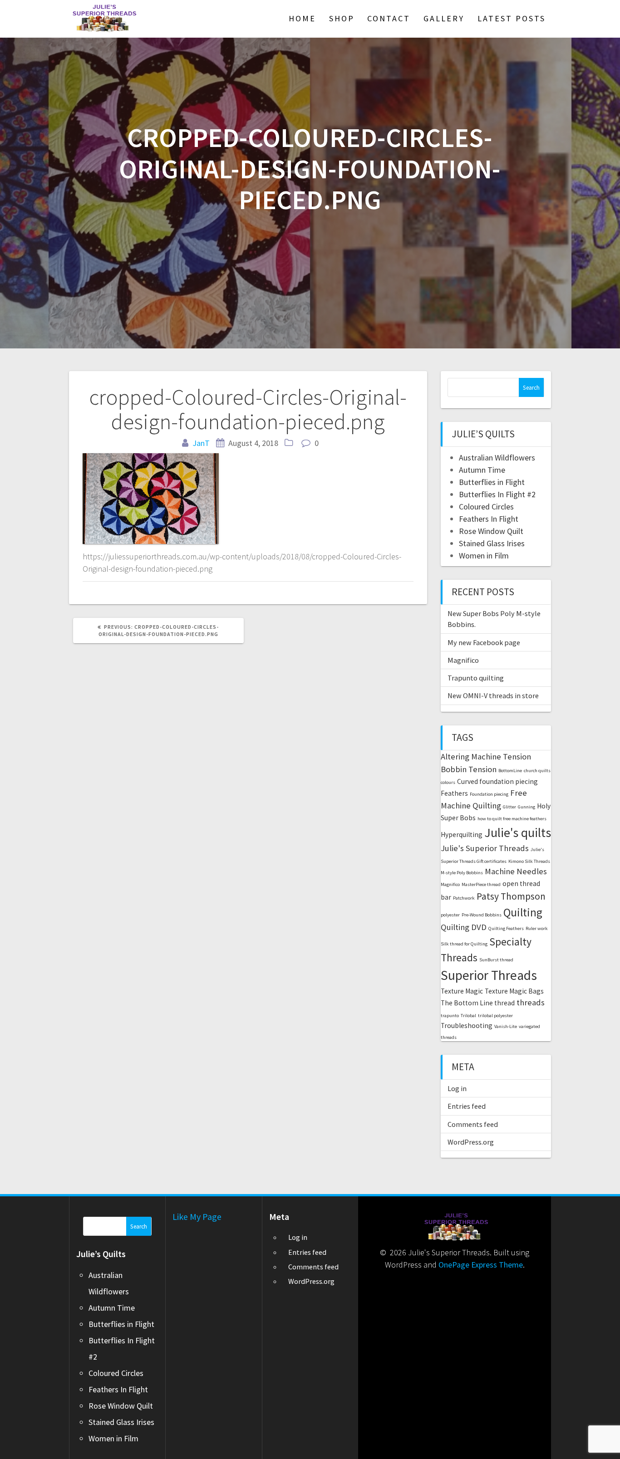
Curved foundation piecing (497, 781)
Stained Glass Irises (492, 543)
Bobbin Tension (469, 769)
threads (531, 1002)
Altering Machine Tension (486, 756)
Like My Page (196, 1216)
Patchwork (464, 898)
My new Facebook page (484, 642)
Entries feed (467, 1106)
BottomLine (510, 771)
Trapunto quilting (476, 677)
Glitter (509, 807)
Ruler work (537, 928)
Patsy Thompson (511, 896)
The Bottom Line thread (478, 1003)
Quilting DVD (464, 927)
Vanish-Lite (505, 1026)
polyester (450, 915)
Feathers (454, 793)
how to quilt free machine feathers (511, 819)
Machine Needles (516, 871)
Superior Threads (489, 975)
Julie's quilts (517, 832)
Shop (341, 18)
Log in (457, 1088)
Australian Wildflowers (497, 457)
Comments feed (473, 1124)
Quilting (522, 912)
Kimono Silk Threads (529, 861)
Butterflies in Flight (492, 482)
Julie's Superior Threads (485, 848)
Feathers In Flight (488, 519)
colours (448, 782)
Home (302, 18)
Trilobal (468, 1015)
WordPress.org (471, 1141)
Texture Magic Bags (514, 991)
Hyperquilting (461, 834)
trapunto (450, 1015)
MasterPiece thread (481, 884)
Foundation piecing (489, 794)
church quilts (537, 771)
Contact (388, 18)
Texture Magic (462, 991)
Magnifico (463, 660)
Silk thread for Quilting (464, 944)
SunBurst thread (496, 960)
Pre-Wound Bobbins (482, 915)
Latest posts (511, 18)
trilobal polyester (495, 1015)
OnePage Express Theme (480, 1264)
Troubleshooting (466, 1025)
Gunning (526, 807)
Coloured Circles (486, 506)
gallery (443, 18)
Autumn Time (482, 470)
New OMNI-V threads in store (493, 695)
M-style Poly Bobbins (462, 873)
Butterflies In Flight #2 (497, 494)
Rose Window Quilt (491, 531)
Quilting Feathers (506, 928)
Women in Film (484, 555)
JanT (201, 443)
